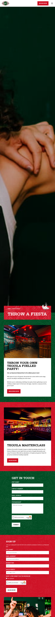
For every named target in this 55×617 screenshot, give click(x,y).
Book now (13, 460)
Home (9, 308)
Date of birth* (10, 569)
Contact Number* (17, 488)
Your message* (16, 502)
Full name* (9, 549)
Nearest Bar (10, 563)
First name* (15, 482)
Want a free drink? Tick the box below (18, 576)
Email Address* (16, 495)
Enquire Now (14, 391)
